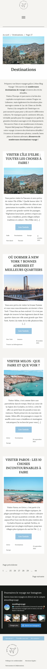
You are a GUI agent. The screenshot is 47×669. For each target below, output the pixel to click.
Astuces (19, 339)
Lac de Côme (27, 105)
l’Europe (15, 96)
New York (9, 339)
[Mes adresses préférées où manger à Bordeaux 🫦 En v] (16, 618)
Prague (35, 99)
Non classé (9, 240)
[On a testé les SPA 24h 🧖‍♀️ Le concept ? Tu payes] (24, 618)
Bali (13, 127)
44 (36, 570)
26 (15, 570)
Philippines (28, 127)
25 (10, 570)
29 (28, 570)
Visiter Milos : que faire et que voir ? (23, 363)
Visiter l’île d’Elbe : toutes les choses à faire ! (23, 158)
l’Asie (16, 124)
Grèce (8, 438)
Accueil (6, 35)
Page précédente (10, 565)
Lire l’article (23, 227)
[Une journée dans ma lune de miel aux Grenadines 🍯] (7, 618)
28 (23, 570)
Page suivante (38, 576)
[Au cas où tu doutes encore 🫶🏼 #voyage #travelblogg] (41, 618)
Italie (7, 235)
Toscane (20, 240)
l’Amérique (32, 108)
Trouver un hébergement (14, 344)
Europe (29, 235)
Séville (38, 105)
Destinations (17, 35)
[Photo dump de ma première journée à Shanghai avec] (33, 618)
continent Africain (35, 115)
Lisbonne (9, 102)
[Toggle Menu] (23, 17)
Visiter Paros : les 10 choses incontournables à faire (24, 466)
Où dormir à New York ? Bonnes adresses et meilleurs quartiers (23, 263)
